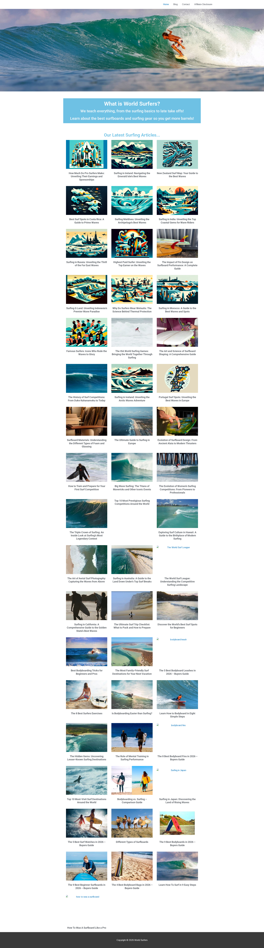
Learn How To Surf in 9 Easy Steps (177, 884)
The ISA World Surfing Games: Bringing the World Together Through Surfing (132, 354)
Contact (186, 4)
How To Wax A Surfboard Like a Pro (86, 927)
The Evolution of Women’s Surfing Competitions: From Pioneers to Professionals (177, 489)
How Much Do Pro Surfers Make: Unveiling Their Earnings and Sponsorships (87, 176)
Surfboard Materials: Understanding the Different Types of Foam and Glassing (86, 443)
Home (166, 4)
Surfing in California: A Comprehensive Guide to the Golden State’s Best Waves (87, 627)
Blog (175, 4)
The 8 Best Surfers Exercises (86, 713)
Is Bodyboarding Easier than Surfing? (132, 713)
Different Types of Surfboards (132, 841)
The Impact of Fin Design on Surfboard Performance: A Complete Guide (177, 265)
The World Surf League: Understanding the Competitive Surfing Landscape (177, 581)
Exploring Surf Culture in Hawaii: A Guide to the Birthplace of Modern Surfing (177, 535)
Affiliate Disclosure (203, 4)
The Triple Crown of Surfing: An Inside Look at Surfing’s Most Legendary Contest (87, 535)
